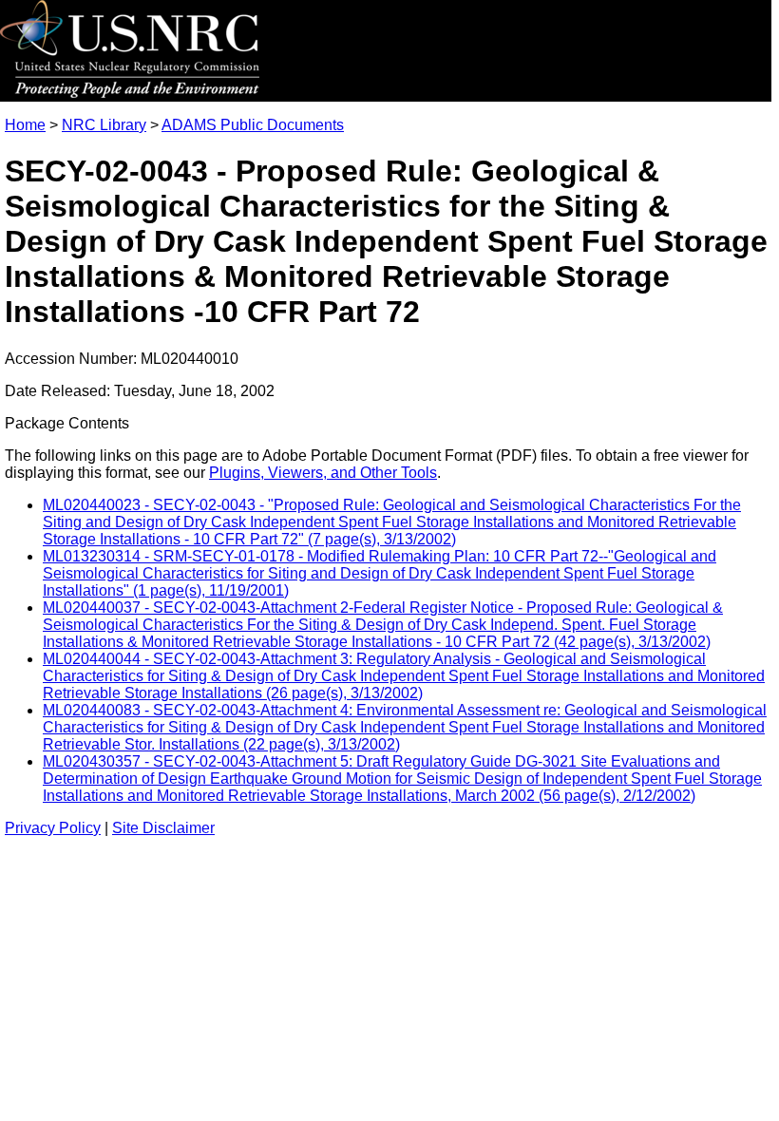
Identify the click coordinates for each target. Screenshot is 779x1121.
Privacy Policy (53, 828)
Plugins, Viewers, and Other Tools (323, 473)
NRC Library (104, 125)
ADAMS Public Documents (253, 125)
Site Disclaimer (163, 828)
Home (25, 125)
